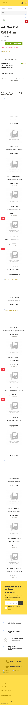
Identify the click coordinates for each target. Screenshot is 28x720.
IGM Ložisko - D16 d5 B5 (14, 300)
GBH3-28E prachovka (14, 541)
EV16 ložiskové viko (14, 360)
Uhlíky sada (14, 451)
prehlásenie (11, 609)
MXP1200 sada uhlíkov (14, 511)
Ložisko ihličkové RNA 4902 (14, 209)
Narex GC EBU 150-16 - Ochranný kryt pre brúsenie (14, 331)
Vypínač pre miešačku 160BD (14, 119)
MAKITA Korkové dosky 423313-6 (14, 240)
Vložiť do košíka (14, 43)
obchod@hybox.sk (16, 666)
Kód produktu (5, 63)
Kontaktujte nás (6, 695)
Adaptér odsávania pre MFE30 (14, 572)
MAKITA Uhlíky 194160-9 (14, 421)
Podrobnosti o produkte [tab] (10, 59)
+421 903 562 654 (16, 661)
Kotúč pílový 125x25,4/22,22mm (14, 149)
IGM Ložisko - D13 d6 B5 (14, 481)
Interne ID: (4, 67)
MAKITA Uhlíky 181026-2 (14, 270)
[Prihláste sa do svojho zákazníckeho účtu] (22, 3)
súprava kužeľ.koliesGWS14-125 (14, 179)
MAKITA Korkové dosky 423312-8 (14, 390)
